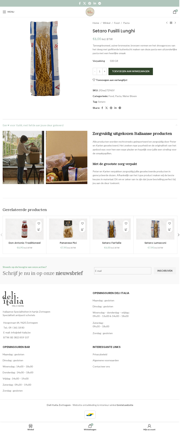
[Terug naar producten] (171, 23)
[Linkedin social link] (94, 3)
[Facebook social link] (80, 3)
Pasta (126, 22)
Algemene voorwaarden (106, 360)
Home (96, 22)
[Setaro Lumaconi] (155, 229)
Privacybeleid (100, 354)
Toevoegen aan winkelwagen (130, 71)
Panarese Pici (68, 243)
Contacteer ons (101, 366)
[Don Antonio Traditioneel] (24, 229)
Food (117, 22)
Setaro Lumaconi (155, 243)
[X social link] (84, 3)
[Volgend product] (175, 23)
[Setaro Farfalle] (111, 229)
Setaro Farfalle (111, 243)
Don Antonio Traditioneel (25, 243)
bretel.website (125, 404)
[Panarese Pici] (68, 229)
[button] (39, 229)
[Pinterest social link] (89, 3)
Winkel (106, 22)
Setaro (101, 101)
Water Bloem (130, 96)
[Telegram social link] (99, 3)
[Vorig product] (167, 23)
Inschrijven (164, 270)
